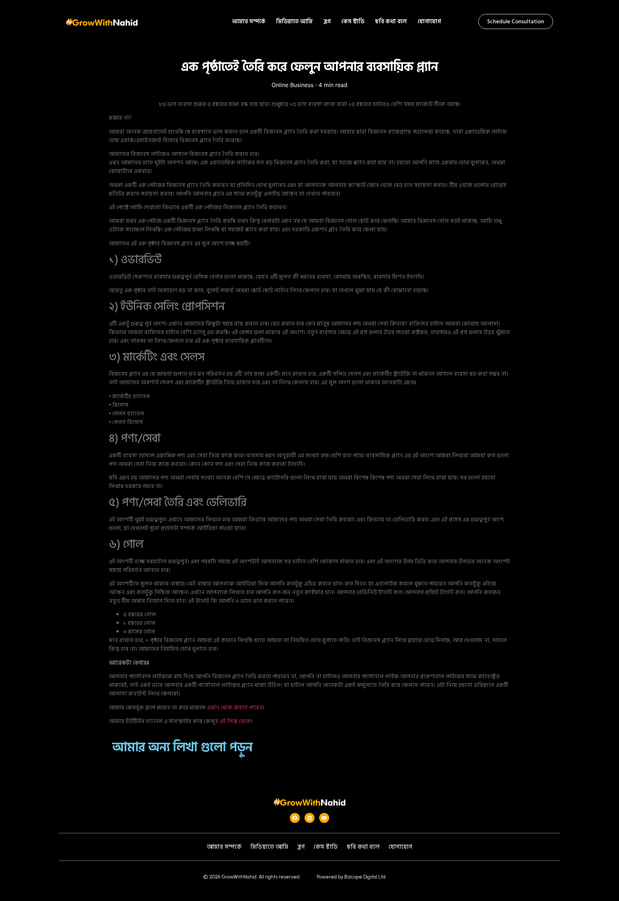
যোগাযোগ (429, 21)
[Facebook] (295, 818)
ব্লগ (327, 21)
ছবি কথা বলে (391, 21)
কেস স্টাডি (352, 21)
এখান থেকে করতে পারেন (235, 707)
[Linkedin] (309, 818)
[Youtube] (324, 818)
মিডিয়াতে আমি (294, 21)
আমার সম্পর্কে (248, 21)
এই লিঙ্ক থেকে (235, 721)
